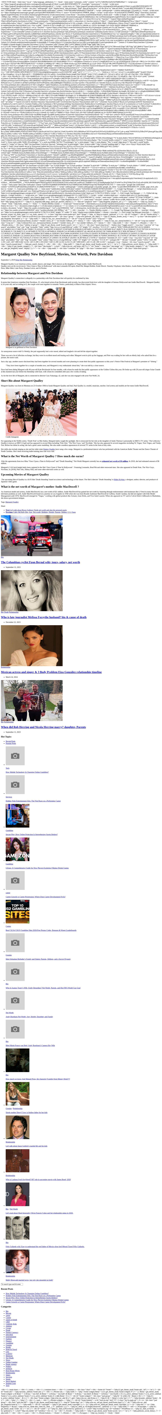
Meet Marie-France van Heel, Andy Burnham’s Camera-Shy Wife (30, 1045)
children (9, 1326)
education (9, 1335)
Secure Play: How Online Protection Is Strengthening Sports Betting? (32, 834)
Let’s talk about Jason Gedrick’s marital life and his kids (26, 1146)
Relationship (27, 260)
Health (8, 1347)
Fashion (9, 1339)
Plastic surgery (11, 1364)
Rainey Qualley (49, 449)
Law (7, 1352)
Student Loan (11, 1383)
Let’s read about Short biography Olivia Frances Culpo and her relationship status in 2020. (39, 1213)
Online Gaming (11, 1362)
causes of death (11, 1320)
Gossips (9, 955)
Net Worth (10, 1013)
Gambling (9, 830)
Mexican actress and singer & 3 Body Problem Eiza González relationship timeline (51, 672)
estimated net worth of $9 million (115, 461)
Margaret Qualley (12, 502)
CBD (8, 1322)
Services (9, 797)
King (17, 260)
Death (6, 612)
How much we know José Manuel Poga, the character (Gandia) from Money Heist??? (38, 1079)
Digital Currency (12, 1332)
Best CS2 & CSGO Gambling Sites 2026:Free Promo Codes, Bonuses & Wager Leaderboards (41, 930)
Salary (8, 1375)
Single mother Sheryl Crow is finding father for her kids (26, 1112)
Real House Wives (13, 1371)
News (8, 1360)
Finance (9, 1341)
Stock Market (11, 1381)
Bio (21, 260)
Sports (8, 1379)
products (9, 1369)
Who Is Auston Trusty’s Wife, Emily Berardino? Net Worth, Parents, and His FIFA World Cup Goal (43, 988)
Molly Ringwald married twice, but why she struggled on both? (29, 1280)
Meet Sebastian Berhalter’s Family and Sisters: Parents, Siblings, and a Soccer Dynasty (38, 959)
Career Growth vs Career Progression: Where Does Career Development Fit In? (35, 897)
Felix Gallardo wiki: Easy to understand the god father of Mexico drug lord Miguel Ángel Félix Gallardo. (45, 1247)
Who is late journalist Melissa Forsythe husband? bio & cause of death (43, 617)
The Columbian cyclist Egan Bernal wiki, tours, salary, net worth (40, 562)
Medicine (9, 1356)
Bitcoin (8, 1313)
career (8, 893)
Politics (8, 1366)
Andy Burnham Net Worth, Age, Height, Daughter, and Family (29, 1017)
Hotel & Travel (11, 1349)
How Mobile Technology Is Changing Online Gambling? (27, 772)
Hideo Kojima (119, 480)
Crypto (8, 1328)
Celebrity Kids (11, 1324)
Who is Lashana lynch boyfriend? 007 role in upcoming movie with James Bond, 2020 (38, 1180)
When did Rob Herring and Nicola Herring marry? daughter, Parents (43, 727)
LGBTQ (9, 1354)
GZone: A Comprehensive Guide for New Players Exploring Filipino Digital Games (37, 868)
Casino (8, 926)
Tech (7, 768)
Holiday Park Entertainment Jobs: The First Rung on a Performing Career (33, 801)
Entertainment (11, 1337)
